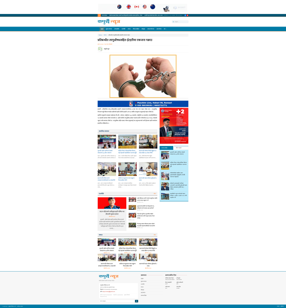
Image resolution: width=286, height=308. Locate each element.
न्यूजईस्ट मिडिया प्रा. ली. (12, 306)
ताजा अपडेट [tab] (164, 148)
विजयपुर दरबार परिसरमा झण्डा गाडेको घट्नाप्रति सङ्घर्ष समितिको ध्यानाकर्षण (146, 225)
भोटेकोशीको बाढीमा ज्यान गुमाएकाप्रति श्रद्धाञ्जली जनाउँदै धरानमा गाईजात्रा (177, 175)
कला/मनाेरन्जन (150, 29)
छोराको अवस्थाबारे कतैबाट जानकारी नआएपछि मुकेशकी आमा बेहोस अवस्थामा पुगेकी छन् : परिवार (114, 15)
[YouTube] (187, 15)
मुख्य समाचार (109, 29)
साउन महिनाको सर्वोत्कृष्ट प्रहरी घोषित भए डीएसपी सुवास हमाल (112, 212)
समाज (129, 29)
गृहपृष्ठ (102, 29)
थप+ (155, 193)
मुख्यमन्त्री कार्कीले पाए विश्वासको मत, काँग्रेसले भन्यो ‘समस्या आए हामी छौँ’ (145, 207)
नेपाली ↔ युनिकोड (280, 306)
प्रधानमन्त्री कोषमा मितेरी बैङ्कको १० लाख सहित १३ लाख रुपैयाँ (147, 152)
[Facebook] (185, 15)
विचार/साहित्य (136, 29)
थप (165, 29)
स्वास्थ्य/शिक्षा (144, 295)
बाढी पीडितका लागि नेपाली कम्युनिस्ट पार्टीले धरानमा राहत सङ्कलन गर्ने (147, 199)
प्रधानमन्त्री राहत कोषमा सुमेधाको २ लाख (148, 179)
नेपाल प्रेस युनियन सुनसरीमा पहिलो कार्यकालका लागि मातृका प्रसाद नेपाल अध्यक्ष (146, 216)
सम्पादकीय (116, 29)
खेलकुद (143, 29)
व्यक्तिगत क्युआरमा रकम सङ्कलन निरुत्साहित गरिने (126, 179)
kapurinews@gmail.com (109, 292)
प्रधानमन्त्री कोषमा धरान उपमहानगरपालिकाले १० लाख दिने (106, 179)
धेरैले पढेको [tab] (178, 148)
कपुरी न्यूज (106, 49)
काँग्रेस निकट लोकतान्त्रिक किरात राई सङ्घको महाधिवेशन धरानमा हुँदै (127, 152)
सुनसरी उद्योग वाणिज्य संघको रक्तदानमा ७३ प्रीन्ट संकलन (105, 152)
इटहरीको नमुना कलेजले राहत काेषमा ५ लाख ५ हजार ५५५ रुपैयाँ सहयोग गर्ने (146, 15)
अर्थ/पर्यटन (159, 29)
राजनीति (123, 29)
